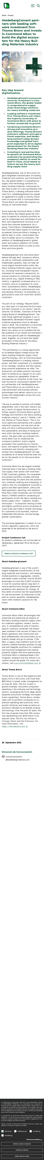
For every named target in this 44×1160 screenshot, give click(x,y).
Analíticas (36, 1131)
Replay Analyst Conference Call (19, 553)
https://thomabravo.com (14, 726)
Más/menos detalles (33, 1139)
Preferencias (22, 1131)
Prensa (10, 15)
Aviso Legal (12, 1105)
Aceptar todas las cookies (22, 1156)
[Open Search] (38, 6)
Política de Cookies (21, 1125)
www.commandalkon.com (26, 663)
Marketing (8, 1135)
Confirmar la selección (22, 1150)
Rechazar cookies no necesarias (22, 1143)
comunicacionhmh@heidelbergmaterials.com (18, 758)
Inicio (4, 15)
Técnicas (8, 1131)
